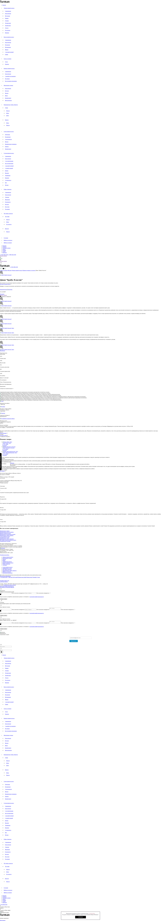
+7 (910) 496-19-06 (4, 254)
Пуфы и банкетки (7, 189)
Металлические (8, 100)
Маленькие (7, 199)
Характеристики (3, 289)
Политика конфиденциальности (7, 586)
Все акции (2, 471)
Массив (6, 93)
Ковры (4, 560)
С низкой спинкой (9, 168)
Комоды (6, 119)
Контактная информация (5, 576)
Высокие (7, 173)
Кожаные (7, 32)
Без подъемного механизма (11, 81)
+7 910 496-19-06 (3, 577)
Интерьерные (8, 47)
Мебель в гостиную (8, 240)
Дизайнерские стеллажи (5, 541)
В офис (6, 54)
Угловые (7, 20)
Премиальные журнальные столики (7, 534)
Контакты (5, 252)
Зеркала (4, 559)
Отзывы (4, 250)
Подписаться (74, 640)
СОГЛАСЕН (80, 917)
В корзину (2, 294)
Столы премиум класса (9, 131)
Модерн (6, 185)
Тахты (6, 61)
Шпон (6, 95)
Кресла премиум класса (9, 37)
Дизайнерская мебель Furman (9, 585)
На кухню (7, 206)
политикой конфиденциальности (37, 596)
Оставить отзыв (3, 435)
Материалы (2, 350)
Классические (8, 13)
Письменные (8, 137)
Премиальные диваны (4, 530)
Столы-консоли (8, 139)
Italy (6, 182)
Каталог (4, 5)
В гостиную (7, 30)
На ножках (7, 78)
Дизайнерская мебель (4, 554)
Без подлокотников (9, 163)
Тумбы (6, 107)
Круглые (7, 90)
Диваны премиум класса (9, 8)
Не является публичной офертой (7, 587)
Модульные (7, 15)
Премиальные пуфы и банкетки (7, 538)
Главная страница (4, 270)
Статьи (4, 251)
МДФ (7, 115)
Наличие (4, 245)
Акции (4, 249)
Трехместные (8, 25)
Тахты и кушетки (7, 58)
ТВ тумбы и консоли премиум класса (8, 540)
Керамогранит (8, 98)
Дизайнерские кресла (7, 561)
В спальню (7, 209)
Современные (8, 11)
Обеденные (7, 134)
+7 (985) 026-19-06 (12, 254)
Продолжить (2, 920)
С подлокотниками (9, 161)
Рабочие (7, 146)
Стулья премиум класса (9, 153)
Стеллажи (6, 237)
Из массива (7, 44)
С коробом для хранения (10, 76)
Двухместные (8, 23)
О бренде (4, 246)
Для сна (6, 27)
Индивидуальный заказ (5, 284)
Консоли (7, 228)
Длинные (7, 197)
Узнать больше (3, 433)
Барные (6, 170)
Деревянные (7, 175)
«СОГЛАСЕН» (92, 913)
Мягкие (6, 49)
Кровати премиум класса (9, 68)
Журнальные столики (8, 85)
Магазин (10, 270)
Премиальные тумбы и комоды (6, 535)
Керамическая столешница (10, 144)
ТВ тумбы (7, 216)
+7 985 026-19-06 (11, 577)
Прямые (6, 18)
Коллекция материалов (7, 572)
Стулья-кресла (8, 180)
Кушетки (7, 64)
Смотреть (12, 463)
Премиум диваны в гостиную (29, 270)
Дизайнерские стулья (4, 537)
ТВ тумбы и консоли (8, 213)
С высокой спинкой (9, 52)
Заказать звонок (3, 255)
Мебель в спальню (8, 242)
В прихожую (8, 202)
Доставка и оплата (6, 248)
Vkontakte (34, 577)
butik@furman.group (28, 577)
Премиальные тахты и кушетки (7, 532)
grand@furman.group (19, 577)
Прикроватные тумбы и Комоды (11, 104)
